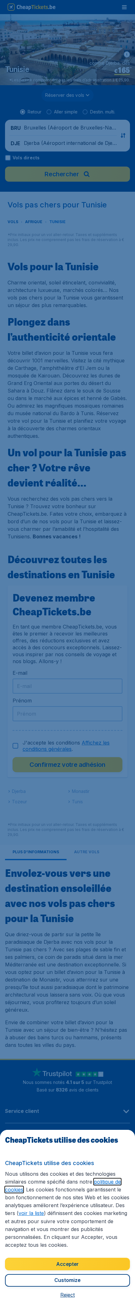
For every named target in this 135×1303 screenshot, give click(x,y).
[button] (67, 1295)
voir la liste (31, 1213)
